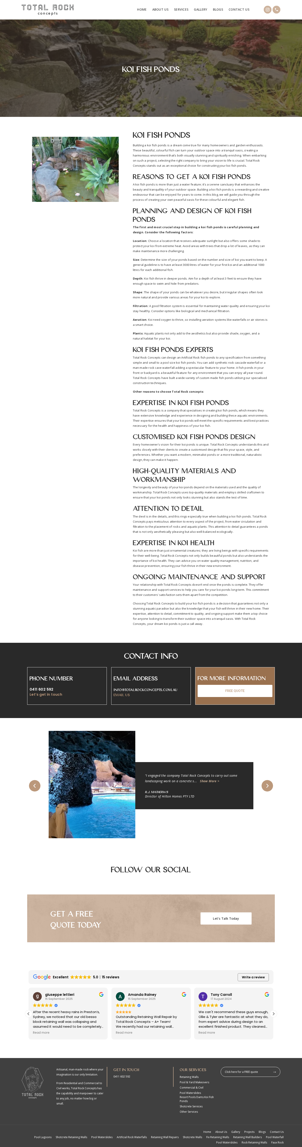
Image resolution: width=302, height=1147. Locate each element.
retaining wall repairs (165, 1137)
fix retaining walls (217, 1137)
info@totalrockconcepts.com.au (146, 689)
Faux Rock (277, 1142)
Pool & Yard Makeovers (194, 1082)
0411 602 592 (42, 689)
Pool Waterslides (190, 1093)
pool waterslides (102, 1137)
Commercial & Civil (191, 1087)
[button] (34, 786)
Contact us (239, 9)
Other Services (189, 1112)
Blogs (218, 9)
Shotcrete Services (191, 1106)
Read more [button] (41, 1033)
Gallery (200, 9)
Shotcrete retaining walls (71, 1137)
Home (142, 9)
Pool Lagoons (43, 1137)
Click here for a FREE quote (241, 1072)
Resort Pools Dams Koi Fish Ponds (197, 1099)
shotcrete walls (192, 1137)
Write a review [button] (253, 977)
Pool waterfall (275, 1137)
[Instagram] (267, 10)
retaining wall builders (247, 1137)
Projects (249, 1132)
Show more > (79, 781)
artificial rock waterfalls (132, 1137)
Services (181, 9)
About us (160, 9)
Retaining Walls (189, 1077)
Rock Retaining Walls (254, 1142)
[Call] (276, 10)
